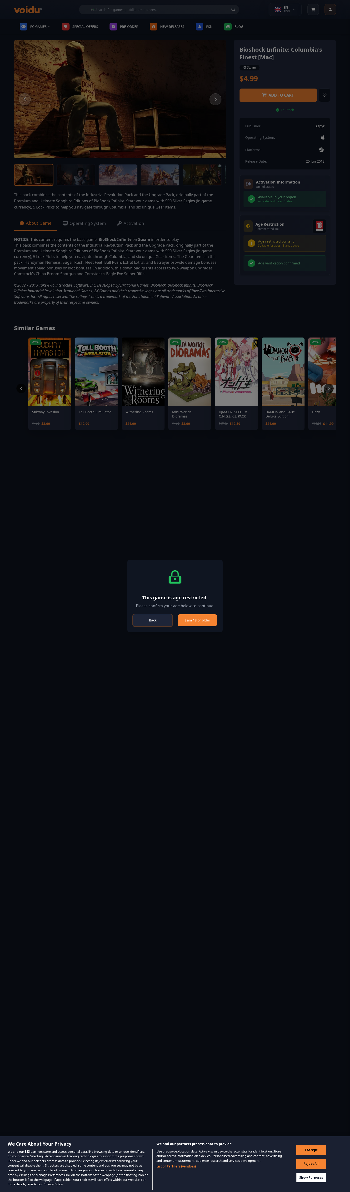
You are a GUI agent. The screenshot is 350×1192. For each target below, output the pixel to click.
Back (152, 620)
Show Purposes (311, 1177)
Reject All (311, 1164)
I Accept (311, 1150)
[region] (175, 1164)
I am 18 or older (197, 620)
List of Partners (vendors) (176, 1166)
